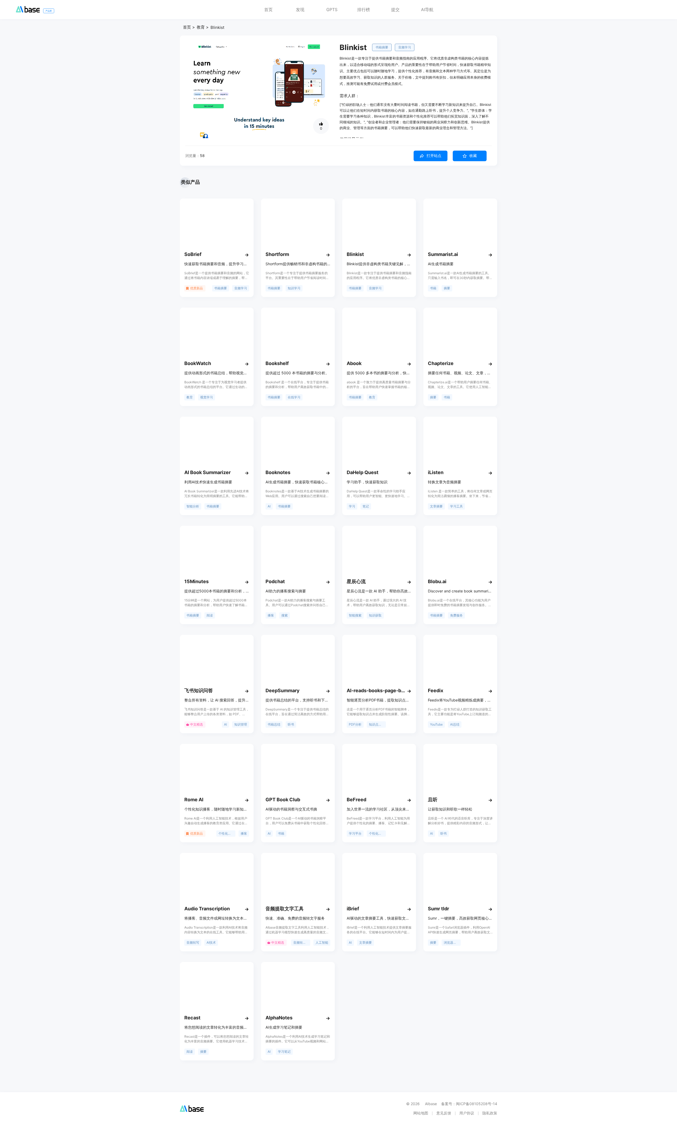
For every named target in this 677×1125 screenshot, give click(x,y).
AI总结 (454, 724)
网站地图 (420, 1113)
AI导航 (427, 9)
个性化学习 (226, 833)
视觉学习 (206, 397)
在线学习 (294, 397)
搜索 (284, 615)
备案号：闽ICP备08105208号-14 (469, 1103)
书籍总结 (274, 724)
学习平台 (355, 833)
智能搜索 (355, 615)
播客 (271, 615)
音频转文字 (301, 942)
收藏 (473, 156)
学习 (352, 506)
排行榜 (363, 9)
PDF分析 (355, 724)
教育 (201, 27)
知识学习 (294, 288)
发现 (300, 9)
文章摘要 (436, 506)
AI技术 (211, 942)
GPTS (331, 9)
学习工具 (456, 506)
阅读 (210, 615)
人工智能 (321, 942)
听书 (291, 724)
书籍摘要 (382, 47)
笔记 (366, 506)
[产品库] (28, 11)
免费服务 (456, 615)
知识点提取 (377, 724)
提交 (395, 9)
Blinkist (217, 27)
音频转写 (192, 942)
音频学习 (404, 47)
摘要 (447, 288)
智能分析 (192, 506)
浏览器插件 (452, 942)
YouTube (436, 724)
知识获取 (375, 615)
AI (269, 506)
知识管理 (240, 724)
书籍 (433, 288)
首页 (268, 9)
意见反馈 (443, 1113)
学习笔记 (284, 1052)
